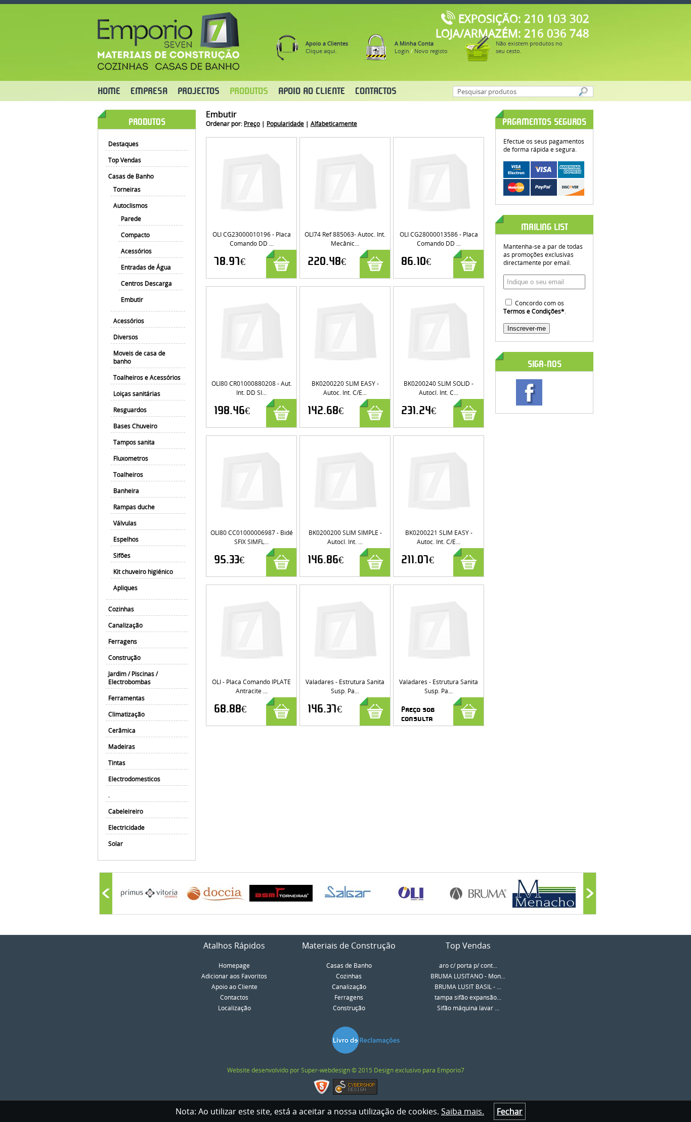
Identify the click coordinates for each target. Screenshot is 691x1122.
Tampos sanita (134, 442)
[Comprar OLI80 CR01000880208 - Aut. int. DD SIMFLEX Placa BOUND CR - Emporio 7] (251, 295)
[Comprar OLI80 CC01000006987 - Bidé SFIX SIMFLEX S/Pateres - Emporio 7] (251, 444)
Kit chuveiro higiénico (143, 571)
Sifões (122, 555)
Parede (131, 218)
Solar (115, 843)
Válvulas (125, 523)
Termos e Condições (532, 311)
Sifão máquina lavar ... (468, 1008)
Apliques (125, 588)
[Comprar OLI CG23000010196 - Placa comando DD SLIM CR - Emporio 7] (251, 146)
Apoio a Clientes (327, 43)
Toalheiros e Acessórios (147, 377)
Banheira (126, 490)
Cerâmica (122, 730)
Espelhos (126, 539)
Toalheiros (128, 474)
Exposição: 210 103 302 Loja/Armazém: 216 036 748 (512, 25)
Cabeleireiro (125, 811)
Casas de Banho (131, 176)
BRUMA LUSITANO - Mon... (467, 976)
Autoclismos (130, 205)
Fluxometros (130, 458)
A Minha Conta (414, 43)
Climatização (126, 714)
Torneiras (127, 189)
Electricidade (126, 827)
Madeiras (121, 746)
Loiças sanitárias (136, 393)
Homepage (234, 965)
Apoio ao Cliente (311, 91)
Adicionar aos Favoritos (234, 976)
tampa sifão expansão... (468, 997)
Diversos (125, 337)
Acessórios (136, 251)
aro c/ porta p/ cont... (468, 965)
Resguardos (130, 410)
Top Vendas (124, 160)
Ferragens (122, 641)
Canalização (125, 625)
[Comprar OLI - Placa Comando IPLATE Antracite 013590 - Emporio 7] (251, 593)
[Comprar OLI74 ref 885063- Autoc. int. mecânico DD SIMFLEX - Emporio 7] (345, 146)
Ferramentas (126, 698)
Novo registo (431, 51)
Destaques (123, 144)
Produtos (249, 91)
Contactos (376, 91)
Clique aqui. (321, 51)
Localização (234, 1008)
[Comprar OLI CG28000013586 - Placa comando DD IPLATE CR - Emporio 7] (439, 146)
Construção (124, 657)
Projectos (199, 91)
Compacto (135, 235)
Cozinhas (121, 609)
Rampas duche (134, 507)
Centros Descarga (146, 283)
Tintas (116, 762)
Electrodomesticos (134, 779)
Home (109, 91)
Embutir (132, 299)
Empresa (149, 91)
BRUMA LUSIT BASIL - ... (468, 986)
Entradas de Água (146, 267)
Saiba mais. (462, 1111)
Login (402, 51)
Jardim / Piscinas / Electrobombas (133, 677)
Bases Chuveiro (135, 426)
